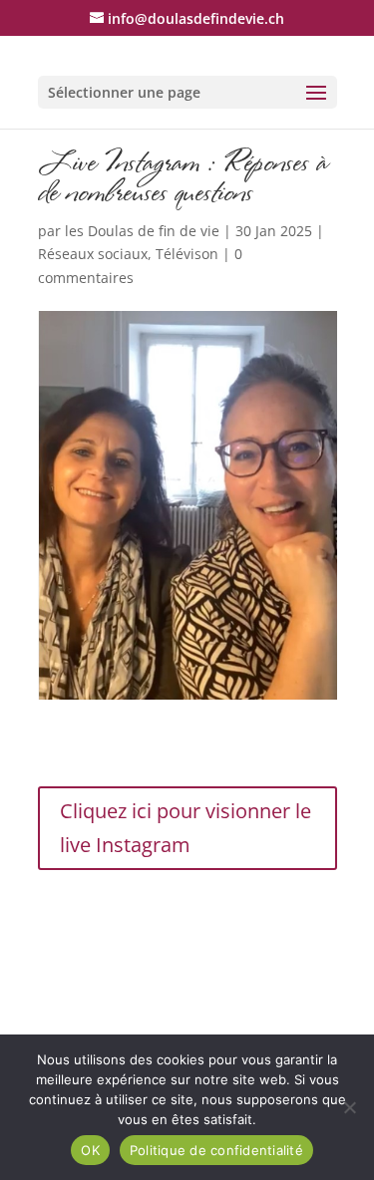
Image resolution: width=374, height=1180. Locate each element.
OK (90, 1150)
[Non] (349, 1107)
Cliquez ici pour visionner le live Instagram (185, 827)
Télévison (187, 253)
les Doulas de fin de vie (142, 230)
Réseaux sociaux (93, 253)
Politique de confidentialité (216, 1150)
